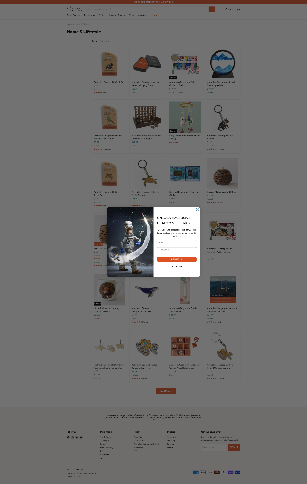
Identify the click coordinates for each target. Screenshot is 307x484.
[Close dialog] (197, 209)
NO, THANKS (177, 266)
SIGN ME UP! (177, 259)
